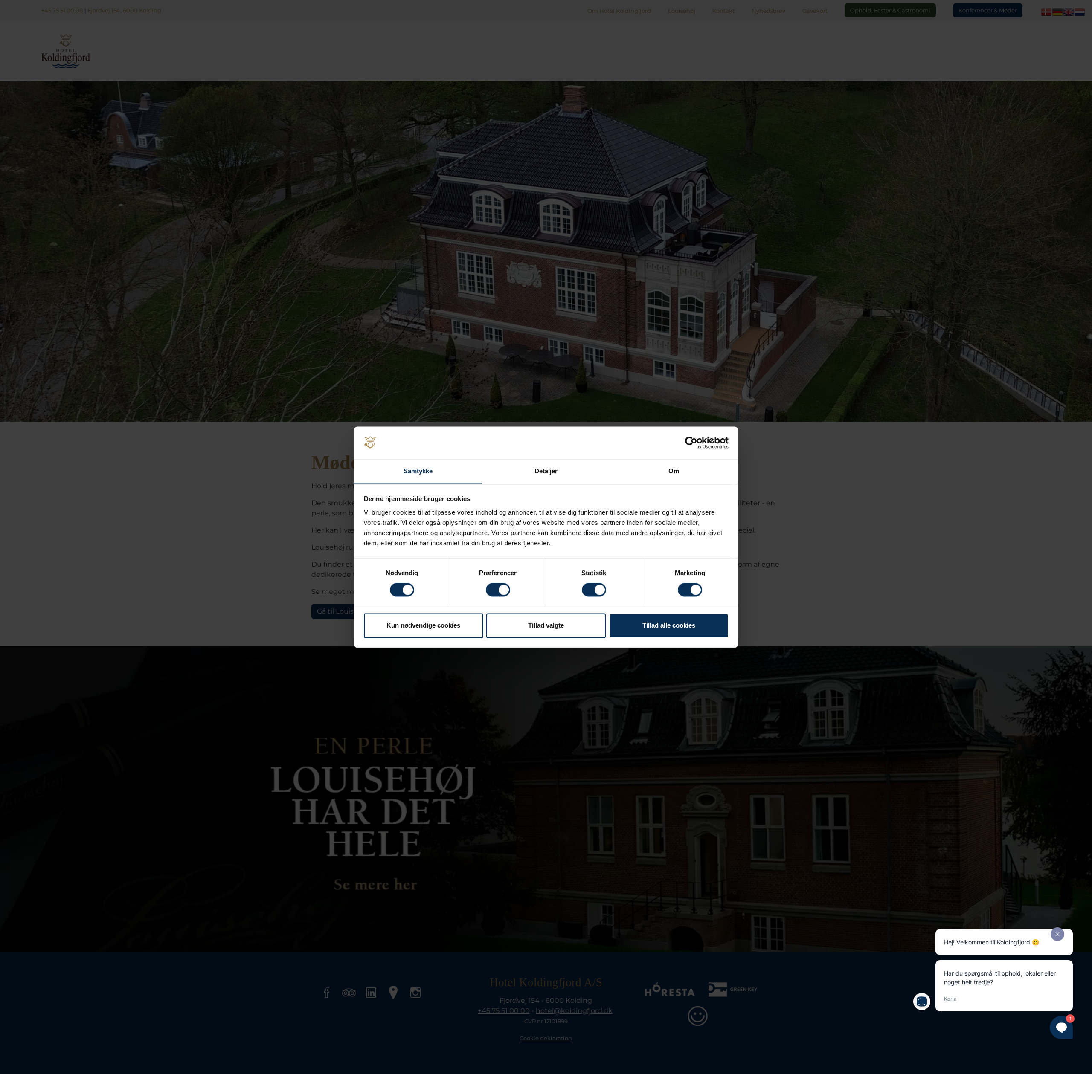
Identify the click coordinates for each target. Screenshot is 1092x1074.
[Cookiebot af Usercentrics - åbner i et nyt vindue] (691, 442)
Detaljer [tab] (546, 471)
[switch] (498, 589)
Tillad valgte (546, 625)
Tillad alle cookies (668, 625)
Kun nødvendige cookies (423, 625)
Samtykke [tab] (418, 471)
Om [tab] (673, 471)
